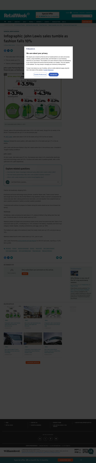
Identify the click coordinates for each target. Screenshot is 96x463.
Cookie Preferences (40, 74)
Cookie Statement (48, 70)
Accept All (53, 74)
